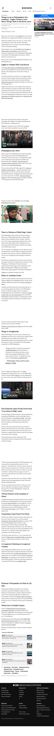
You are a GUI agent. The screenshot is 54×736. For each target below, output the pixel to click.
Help (38, 711)
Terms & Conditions (41, 698)
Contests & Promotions (42, 694)
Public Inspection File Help (8, 709)
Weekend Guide (8, 669)
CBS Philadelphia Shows (39, 11)
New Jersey (15, 667)
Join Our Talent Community (43, 709)
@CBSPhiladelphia (11, 350)
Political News (4, 690)
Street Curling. (14, 621)
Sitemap (39, 700)
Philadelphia (5, 11)
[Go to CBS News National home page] (27, 8)
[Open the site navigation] (10, 8)
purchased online (8, 491)
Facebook (21, 692)
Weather (19, 11)
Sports (24, 11)
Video (29, 11)
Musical (17, 671)
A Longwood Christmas (20, 553)
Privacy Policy (22, 705)
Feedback (39, 714)
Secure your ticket (10, 509)
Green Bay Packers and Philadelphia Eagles (16, 68)
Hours (17, 174)
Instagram (21, 694)
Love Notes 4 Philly (18, 418)
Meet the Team (40, 690)
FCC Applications (5, 711)
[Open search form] (50, 8)
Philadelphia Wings (24, 667)
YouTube (21, 690)
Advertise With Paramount (43, 707)
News (13, 11)
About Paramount (41, 705)
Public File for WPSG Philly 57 (8, 707)
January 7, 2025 (11, 363)
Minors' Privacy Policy (24, 714)
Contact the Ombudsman (43, 716)
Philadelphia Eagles (9, 671)
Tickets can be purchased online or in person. (19, 537)
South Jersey (7, 673)
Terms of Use (22, 711)
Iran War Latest (5, 692)
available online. (22, 561)
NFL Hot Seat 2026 (6, 694)
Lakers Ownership (5, 696)
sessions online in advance (24, 596)
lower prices (16, 178)
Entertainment (24, 671)
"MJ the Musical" (12, 503)
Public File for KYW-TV (7, 705)
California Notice (23, 707)
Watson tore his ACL (7, 82)
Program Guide (40, 692)
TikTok (20, 696)
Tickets (3, 126)
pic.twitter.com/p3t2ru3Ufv (19, 358)
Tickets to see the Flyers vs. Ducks (11, 326)
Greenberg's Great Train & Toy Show (11, 521)
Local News (4, 15)
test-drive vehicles (15, 165)
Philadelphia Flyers (18, 669)
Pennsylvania (7, 667)
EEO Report (4, 714)
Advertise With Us (41, 696)
